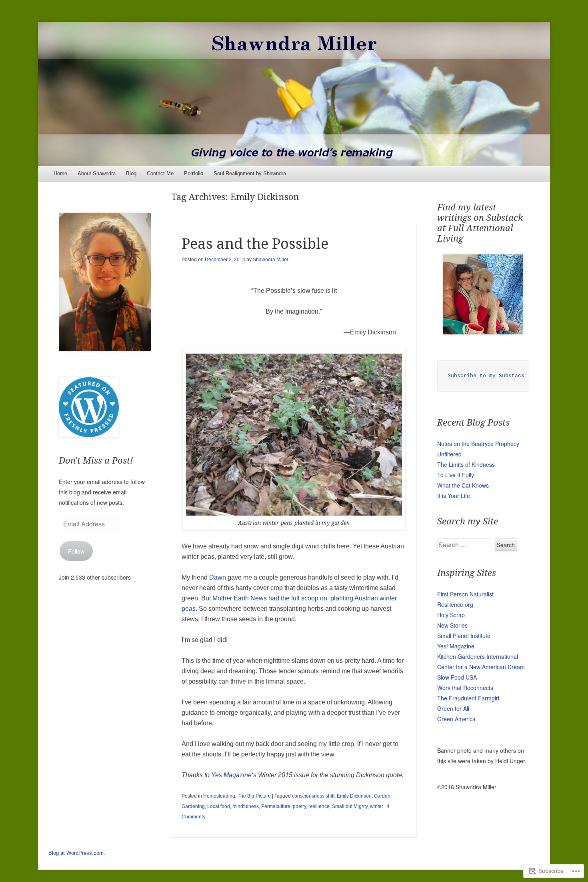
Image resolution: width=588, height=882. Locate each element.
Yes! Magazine (455, 646)
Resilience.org (455, 604)
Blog (131, 173)
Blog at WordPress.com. (76, 853)
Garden (382, 796)
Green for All (453, 708)
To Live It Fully (455, 475)
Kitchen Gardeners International (477, 656)
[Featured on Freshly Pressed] (89, 435)
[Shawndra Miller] (294, 94)
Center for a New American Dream (481, 667)
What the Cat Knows (463, 485)
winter (376, 806)
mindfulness (245, 806)
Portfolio (193, 173)
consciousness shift (313, 796)
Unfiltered (449, 454)
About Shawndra (97, 173)
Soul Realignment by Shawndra (250, 173)
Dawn (218, 577)
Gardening (193, 806)
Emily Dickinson (354, 796)
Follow (76, 551)
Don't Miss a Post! (96, 461)
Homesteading (219, 796)
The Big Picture (254, 796)
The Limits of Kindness (466, 464)
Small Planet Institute (463, 636)
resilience (319, 806)
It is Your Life (453, 496)
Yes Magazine (231, 775)
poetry (299, 806)
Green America (456, 719)
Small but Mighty (350, 806)
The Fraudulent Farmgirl (468, 698)
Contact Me (160, 173)
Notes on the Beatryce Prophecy (478, 444)
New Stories (452, 625)
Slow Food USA (457, 677)
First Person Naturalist (465, 594)
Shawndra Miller (270, 259)
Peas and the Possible (255, 243)
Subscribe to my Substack (486, 376)
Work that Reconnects (465, 688)
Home (60, 173)
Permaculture (275, 806)
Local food (218, 806)
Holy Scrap (451, 615)
